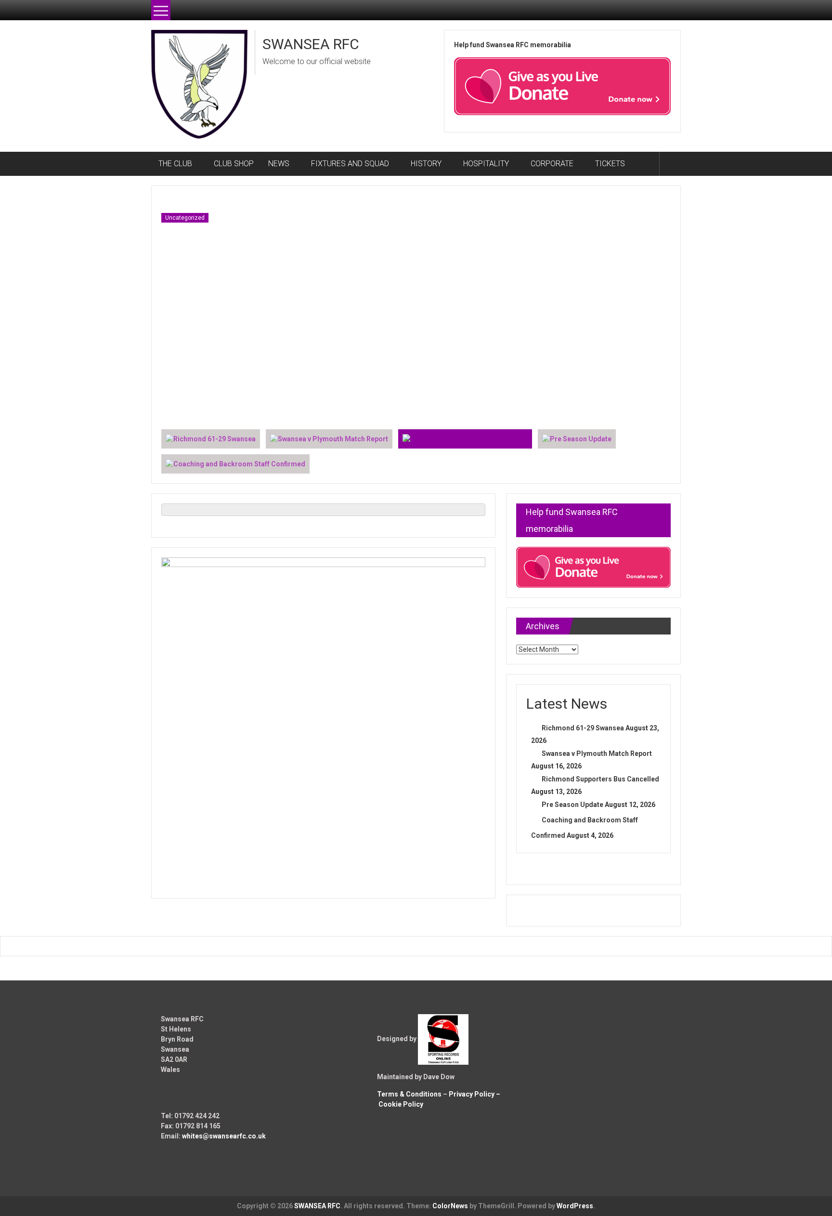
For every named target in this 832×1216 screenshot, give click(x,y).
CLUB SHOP (234, 163)
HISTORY (426, 163)
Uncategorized (185, 217)
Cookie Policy (400, 1104)
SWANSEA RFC (310, 44)
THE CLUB (175, 163)
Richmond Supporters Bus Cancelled (600, 779)
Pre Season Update (572, 804)
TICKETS (610, 163)
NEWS (278, 163)
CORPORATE (552, 163)
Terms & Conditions (409, 1094)
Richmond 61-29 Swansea (583, 728)
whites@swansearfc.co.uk (224, 1136)
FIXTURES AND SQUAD (350, 163)
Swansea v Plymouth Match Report (597, 753)
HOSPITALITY (486, 163)
